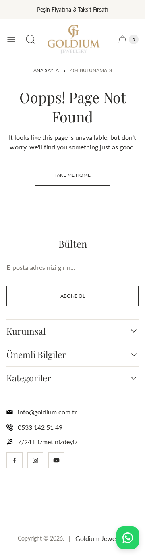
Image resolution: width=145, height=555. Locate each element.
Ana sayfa (46, 70)
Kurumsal (26, 331)
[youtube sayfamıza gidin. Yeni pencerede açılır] (56, 460)
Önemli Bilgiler (36, 355)
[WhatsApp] (127, 537)
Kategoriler (28, 378)
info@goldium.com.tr (47, 412)
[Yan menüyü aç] (11, 39)
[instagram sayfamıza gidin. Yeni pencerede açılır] (35, 460)
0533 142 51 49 (40, 427)
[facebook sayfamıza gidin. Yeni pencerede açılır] (14, 460)
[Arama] (30, 39)
